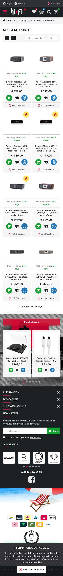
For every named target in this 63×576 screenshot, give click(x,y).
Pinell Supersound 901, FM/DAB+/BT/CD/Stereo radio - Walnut (46, 276)
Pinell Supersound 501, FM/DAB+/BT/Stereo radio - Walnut (46, 84)
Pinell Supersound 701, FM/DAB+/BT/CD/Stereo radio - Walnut (46, 212)
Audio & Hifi (13, 20)
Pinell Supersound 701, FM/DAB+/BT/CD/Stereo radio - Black (16, 212)
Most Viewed (31, 322)
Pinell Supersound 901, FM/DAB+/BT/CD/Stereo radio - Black (16, 276)
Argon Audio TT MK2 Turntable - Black (17, 359)
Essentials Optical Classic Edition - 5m (46, 359)
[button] (24, 382)
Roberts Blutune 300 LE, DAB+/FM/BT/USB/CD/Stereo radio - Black (17, 148)
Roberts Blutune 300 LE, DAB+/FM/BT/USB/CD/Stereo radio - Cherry (46, 148)
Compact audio (28, 20)
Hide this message (33, 569)
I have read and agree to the (23, 437)
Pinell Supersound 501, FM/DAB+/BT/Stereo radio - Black (17, 84)
